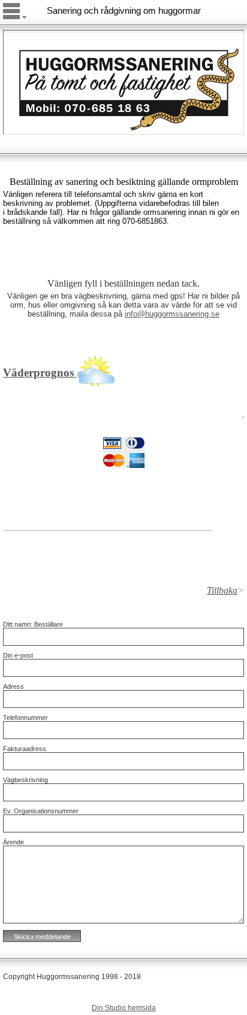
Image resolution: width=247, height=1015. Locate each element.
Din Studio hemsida (124, 1008)
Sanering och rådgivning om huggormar (124, 11)
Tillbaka (222, 590)
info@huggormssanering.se (172, 313)
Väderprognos (40, 372)
